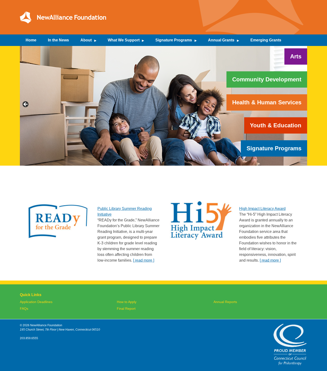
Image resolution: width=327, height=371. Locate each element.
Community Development (266, 79)
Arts (295, 56)
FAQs (24, 308)
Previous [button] (25, 104)
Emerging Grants (265, 40)
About (86, 40)
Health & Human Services (266, 102)
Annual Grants (221, 40)
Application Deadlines (36, 302)
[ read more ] (143, 260)
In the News (58, 40)
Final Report (126, 308)
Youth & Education (275, 125)
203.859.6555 (29, 338)
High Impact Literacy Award (262, 209)
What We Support (124, 40)
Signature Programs (173, 40)
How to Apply (126, 302)
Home (31, 40)
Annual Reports (225, 302)
